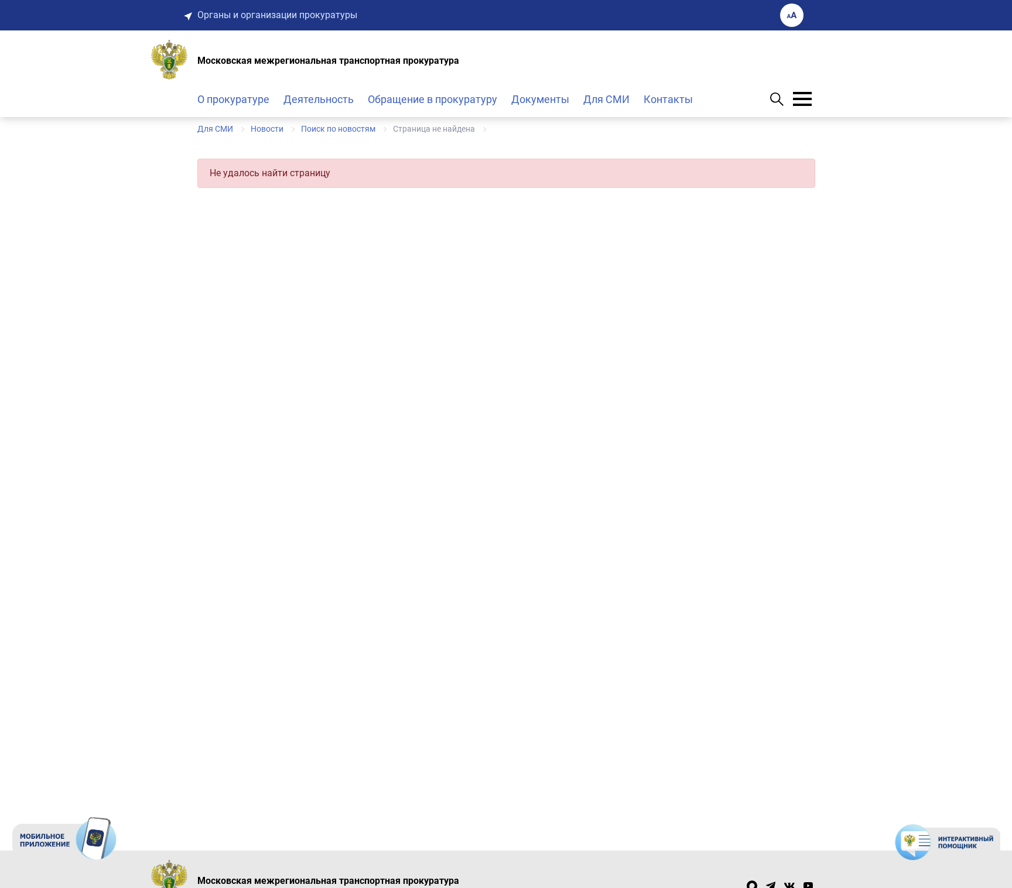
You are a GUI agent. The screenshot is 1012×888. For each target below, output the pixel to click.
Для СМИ (606, 99)
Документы (540, 99)
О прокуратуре (233, 99)
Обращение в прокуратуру (432, 99)
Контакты (668, 99)
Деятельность (318, 99)
